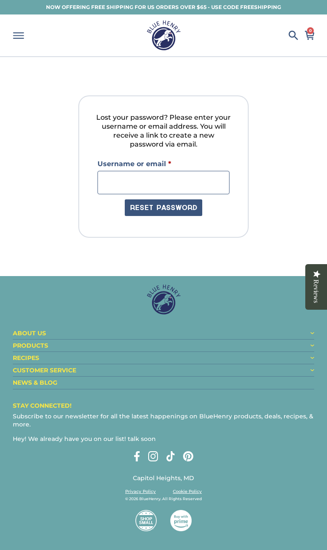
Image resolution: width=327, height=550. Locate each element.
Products (30, 345)
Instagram (153, 456)
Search (293, 35)
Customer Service (44, 370)
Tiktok (170, 456)
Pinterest (188, 456)
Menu (18, 35)
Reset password (163, 208)
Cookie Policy (187, 491)
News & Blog (35, 382)
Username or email (151, 163)
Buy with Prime (181, 520)
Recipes (26, 358)
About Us (29, 333)
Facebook (137, 456)
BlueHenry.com (164, 35)
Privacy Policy (140, 491)
